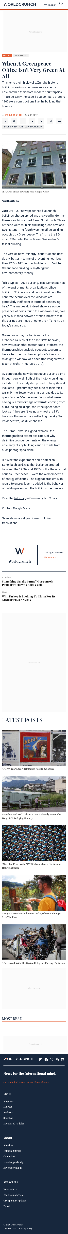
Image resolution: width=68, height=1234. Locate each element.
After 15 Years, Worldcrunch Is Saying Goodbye (28, 768)
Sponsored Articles (13, 1123)
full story (20, 498)
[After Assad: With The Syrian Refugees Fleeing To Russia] (34, 942)
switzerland (21, 55)
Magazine (8, 1101)
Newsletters (10, 1189)
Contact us (9, 1156)
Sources (7, 1106)
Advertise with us (12, 1167)
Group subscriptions (14, 1200)
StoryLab (8, 1118)
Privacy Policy (25, 1228)
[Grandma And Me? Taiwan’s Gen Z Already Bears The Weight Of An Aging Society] (34, 794)
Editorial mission (12, 1150)
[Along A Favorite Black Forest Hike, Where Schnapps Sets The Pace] (34, 893)
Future (7, 55)
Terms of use (9, 1228)
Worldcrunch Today (14, 1195)
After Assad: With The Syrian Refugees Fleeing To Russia (33, 963)
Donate (7, 1206)
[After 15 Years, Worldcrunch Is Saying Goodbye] (34, 748)
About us (8, 1145)
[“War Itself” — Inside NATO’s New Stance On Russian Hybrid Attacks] (34, 843)
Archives (8, 1112)
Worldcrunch (13, 115)
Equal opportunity (13, 1162)
